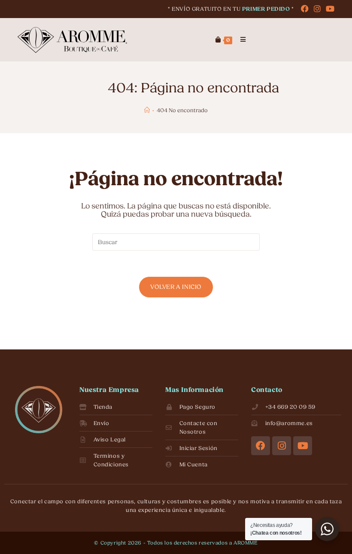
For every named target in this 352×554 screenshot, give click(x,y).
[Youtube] (302, 445)
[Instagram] (281, 445)
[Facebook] (260, 445)
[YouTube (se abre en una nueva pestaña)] (328, 9)
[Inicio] (147, 110)
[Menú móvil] (240, 42)
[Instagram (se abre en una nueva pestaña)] (317, 9)
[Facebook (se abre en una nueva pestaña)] (304, 9)
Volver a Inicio (176, 287)
